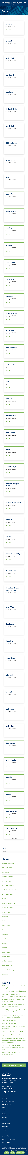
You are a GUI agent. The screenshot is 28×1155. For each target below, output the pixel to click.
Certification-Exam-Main (8, 1099)
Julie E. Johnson (10, 709)
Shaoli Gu (8, 794)
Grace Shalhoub (10, 432)
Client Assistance (6, 1103)
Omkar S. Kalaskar (11, 760)
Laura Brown (9, 24)
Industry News (6, 1116)
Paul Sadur (9, 777)
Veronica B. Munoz (11, 964)
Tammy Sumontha (11, 981)
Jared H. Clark (10, 726)
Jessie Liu (8, 896)
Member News (6, 1130)
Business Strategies (7, 1081)
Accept (7, 1152)
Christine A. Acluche (11, 571)
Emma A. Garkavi (10, 658)
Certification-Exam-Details (9, 1094)
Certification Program (8, 1090)
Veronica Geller (10, 692)
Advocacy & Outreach (8, 1067)
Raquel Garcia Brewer (12, 811)
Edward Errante (10, 75)
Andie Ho (8, 1032)
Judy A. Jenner (10, 998)
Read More (8, 29)
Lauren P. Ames (10, 607)
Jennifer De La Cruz (11, 828)
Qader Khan (9, 537)
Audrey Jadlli (9, 675)
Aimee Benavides (10, 743)
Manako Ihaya (10, 641)
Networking (5, 1138)
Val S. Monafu (10, 947)
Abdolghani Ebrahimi (11, 143)
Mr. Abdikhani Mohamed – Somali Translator (13, 589)
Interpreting (5, 1121)
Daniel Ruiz (9, 519)
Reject (12, 1152)
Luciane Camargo (11, 466)
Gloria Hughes (10, 624)
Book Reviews (5, 1076)
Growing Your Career (7, 1112)
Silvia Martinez (10, 41)
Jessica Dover (9, 449)
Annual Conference (7, 1072)
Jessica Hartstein (11, 211)
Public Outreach (6, 1143)
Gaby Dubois (9, 913)
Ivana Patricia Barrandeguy (13, 554)
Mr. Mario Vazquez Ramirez (13, 502)
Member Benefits (6, 1125)
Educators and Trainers (8, 1107)
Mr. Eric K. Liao (10, 862)
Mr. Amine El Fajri (11, 930)
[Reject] (26, 1150)
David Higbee (9, 879)
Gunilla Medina (10, 845)
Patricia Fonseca (10, 160)
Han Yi (7, 177)
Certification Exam (7, 1085)
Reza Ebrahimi (10, 126)
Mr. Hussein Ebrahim (11, 109)
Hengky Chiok (9, 1015)
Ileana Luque (9, 92)
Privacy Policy (20, 1152)
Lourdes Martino (10, 58)
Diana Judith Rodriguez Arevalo (12, 484)
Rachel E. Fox (9, 194)
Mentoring (4, 1134)
